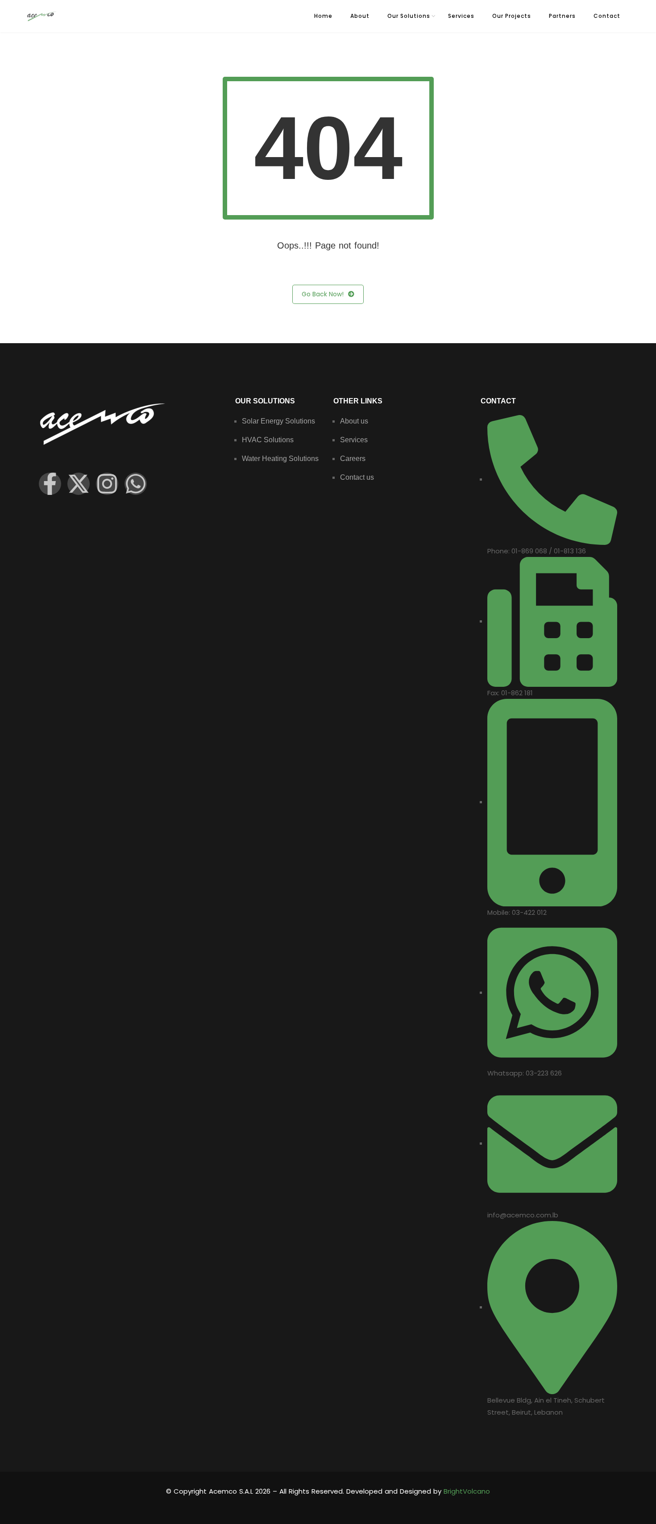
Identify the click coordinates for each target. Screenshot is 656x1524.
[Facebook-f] (50, 484)
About (360, 16)
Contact (607, 16)
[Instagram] (107, 484)
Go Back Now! (323, 294)
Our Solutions (408, 16)
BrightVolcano (467, 1491)
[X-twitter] (78, 484)
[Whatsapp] (136, 484)
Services (461, 16)
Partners (562, 16)
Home (323, 16)
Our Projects (511, 16)
